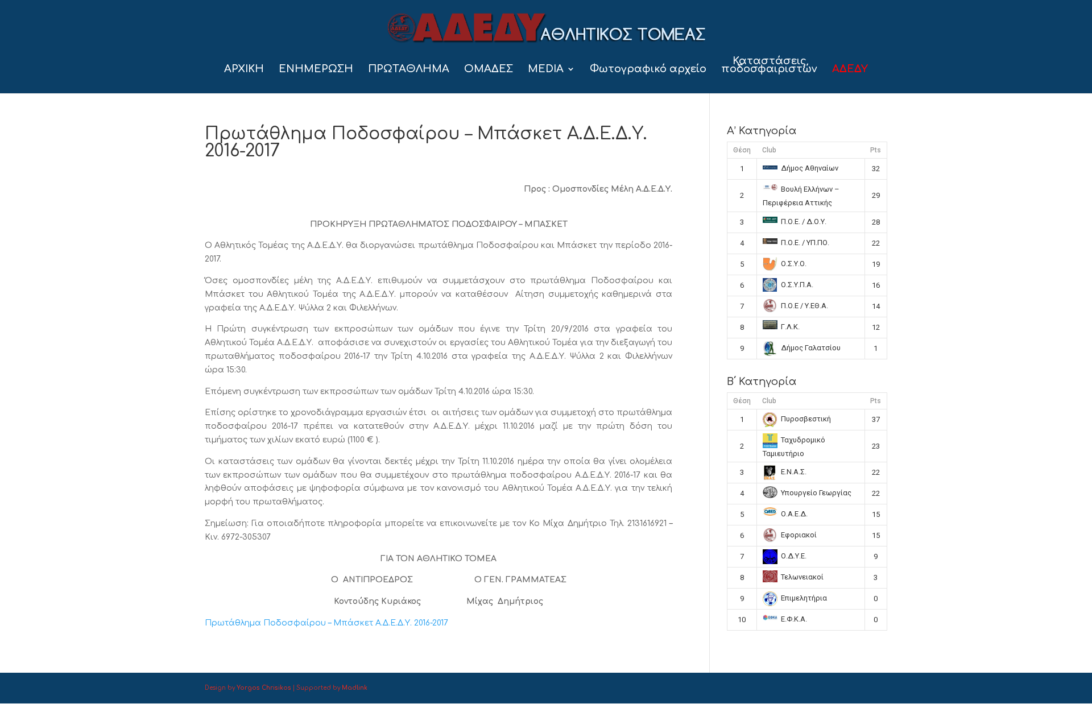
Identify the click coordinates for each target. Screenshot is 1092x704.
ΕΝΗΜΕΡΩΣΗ (316, 69)
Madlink (354, 688)
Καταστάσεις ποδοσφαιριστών (769, 65)
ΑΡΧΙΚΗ (244, 69)
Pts (875, 150)
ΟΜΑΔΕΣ (488, 69)
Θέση (742, 150)
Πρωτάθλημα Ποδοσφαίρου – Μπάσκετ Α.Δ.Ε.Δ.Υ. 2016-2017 (326, 623)
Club (769, 150)
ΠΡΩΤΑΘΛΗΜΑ (408, 69)
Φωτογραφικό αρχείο (648, 69)
